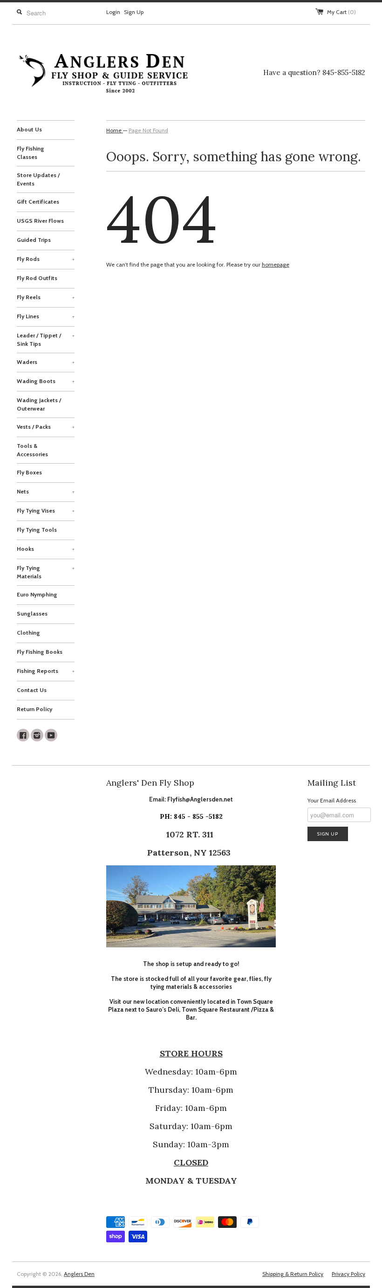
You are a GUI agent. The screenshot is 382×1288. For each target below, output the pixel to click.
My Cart (341, 11)
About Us (29, 129)
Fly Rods (46, 258)
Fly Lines (46, 316)
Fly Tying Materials (46, 572)
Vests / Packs (46, 426)
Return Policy (34, 709)
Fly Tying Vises (46, 510)
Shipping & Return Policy (292, 1273)
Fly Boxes (29, 472)
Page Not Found (148, 130)
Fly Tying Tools (37, 529)
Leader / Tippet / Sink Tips (46, 339)
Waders (46, 361)
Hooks (46, 548)
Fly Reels (46, 297)
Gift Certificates (38, 201)
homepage (275, 264)
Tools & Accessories (32, 450)
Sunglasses (32, 613)
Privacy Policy (348, 1273)
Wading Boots (46, 380)
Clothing (28, 632)
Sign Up (133, 11)
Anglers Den (79, 1273)
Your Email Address (331, 800)
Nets (46, 491)
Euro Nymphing (37, 594)
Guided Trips (34, 239)
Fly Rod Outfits (37, 277)
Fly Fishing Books (39, 651)
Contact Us (32, 689)
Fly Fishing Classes (30, 152)
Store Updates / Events (38, 179)
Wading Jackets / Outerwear (39, 404)
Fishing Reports (46, 670)
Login (113, 11)
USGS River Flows (40, 220)
